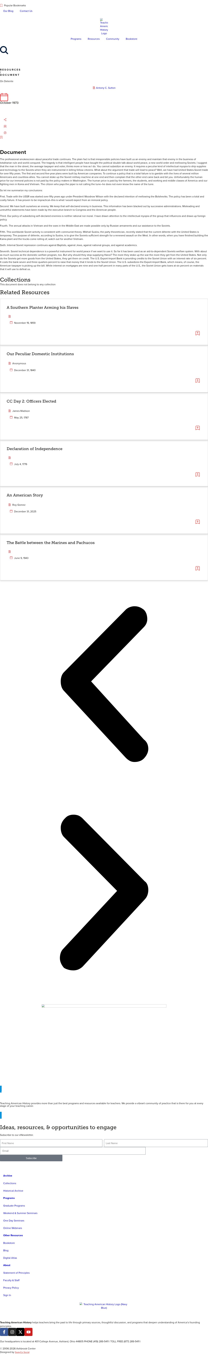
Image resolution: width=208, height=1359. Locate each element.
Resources (94, 39)
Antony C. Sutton (106, 88)
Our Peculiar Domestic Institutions (40, 354)
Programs (76, 39)
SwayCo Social (22, 1352)
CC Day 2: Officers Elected (31, 401)
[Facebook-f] (4, 1332)
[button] (8, 119)
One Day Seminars (13, 1220)
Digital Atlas (10, 1258)
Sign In (7, 1295)
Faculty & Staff (11, 1280)
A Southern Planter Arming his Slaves (42, 307)
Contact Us (26, 11)
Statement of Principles (16, 1272)
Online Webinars (12, 1228)
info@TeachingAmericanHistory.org (161, 1341)
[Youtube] (28, 1332)
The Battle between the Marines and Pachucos (51, 542)
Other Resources (13, 1235)
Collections (9, 1183)
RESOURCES (10, 70)
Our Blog (8, 11)
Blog (5, 1250)
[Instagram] (12, 1332)
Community (112, 39)
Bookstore (131, 39)
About (6, 1265)
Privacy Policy (11, 1287)
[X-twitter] (20, 1332)
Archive (7, 1176)
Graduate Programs (14, 1205)
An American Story (25, 495)
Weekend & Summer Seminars (20, 1213)
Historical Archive (13, 1190)
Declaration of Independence (34, 449)
